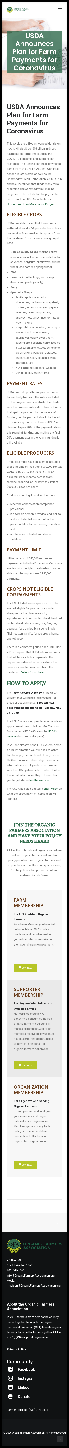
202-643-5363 (16, 1270)
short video (51, 788)
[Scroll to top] (60, 1439)
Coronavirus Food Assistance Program (31, 204)
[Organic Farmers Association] (18, 10)
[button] (60, 10)
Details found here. (32, 672)
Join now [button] (27, 967)
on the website (39, 780)
